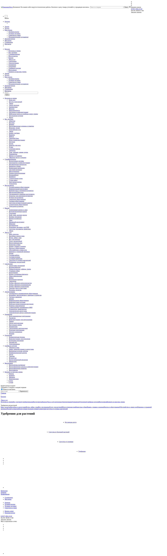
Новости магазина (9, 389)
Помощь (3, 492)
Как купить (8, 30)
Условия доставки (14, 33)
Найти (7, 95)
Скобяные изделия (15, 68)
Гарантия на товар (15, 35)
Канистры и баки (81, 407)
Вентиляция (13, 70)
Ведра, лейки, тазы (32, 407)
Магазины (8, 40)
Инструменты (13, 56)
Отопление (12, 66)
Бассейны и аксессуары (18, 407)
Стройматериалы (14, 54)
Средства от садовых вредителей (57, 409)
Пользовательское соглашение (18, 37)
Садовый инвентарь (39, 409)
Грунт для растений (55, 407)
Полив (9, 409)
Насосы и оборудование (112, 407)
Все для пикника (43, 407)
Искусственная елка (69, 407)
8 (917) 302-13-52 (136, 9)
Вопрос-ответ (9, 511)
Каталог (7, 21)
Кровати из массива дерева (17, 72)
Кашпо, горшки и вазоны (95, 407)
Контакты (8, 44)
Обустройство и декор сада (128, 407)
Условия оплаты (14, 32)
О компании (9, 42)
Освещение (12, 65)
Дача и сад (12, 59)
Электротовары (14, 63)
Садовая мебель (16, 409)
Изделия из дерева (15, 51)
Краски (11, 58)
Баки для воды (5, 407)
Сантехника (12, 61)
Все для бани (13, 52)
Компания (4, 491)
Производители (10, 39)
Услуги (7, 28)
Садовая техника (27, 409)
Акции (7, 26)
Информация (5, 494)
